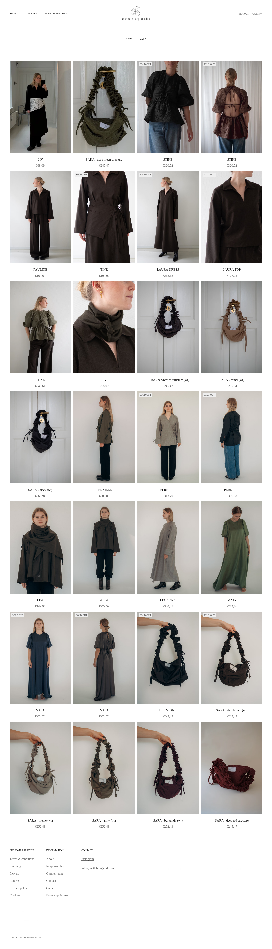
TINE (104, 269)
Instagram (87, 859)
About (50, 859)
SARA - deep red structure (232, 820)
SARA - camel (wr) (231, 380)
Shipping (15, 866)
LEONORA (168, 600)
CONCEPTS (30, 13)
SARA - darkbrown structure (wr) (168, 380)
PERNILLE (104, 490)
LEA (40, 600)
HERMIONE (167, 710)
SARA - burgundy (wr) (168, 820)
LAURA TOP (232, 269)
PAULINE (40, 269)
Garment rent (54, 873)
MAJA (231, 600)
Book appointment (57, 13)
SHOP (13, 13)
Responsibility (55, 866)
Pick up (14, 873)
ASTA (104, 600)
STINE (167, 159)
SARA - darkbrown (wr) (231, 710)
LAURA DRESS (168, 269)
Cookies (15, 895)
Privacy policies (19, 888)
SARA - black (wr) (40, 490)
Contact (51, 880)
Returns (14, 880)
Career (50, 888)
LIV (40, 159)
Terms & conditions (22, 859)
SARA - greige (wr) (40, 820)
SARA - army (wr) (104, 820)
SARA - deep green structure (104, 159)
